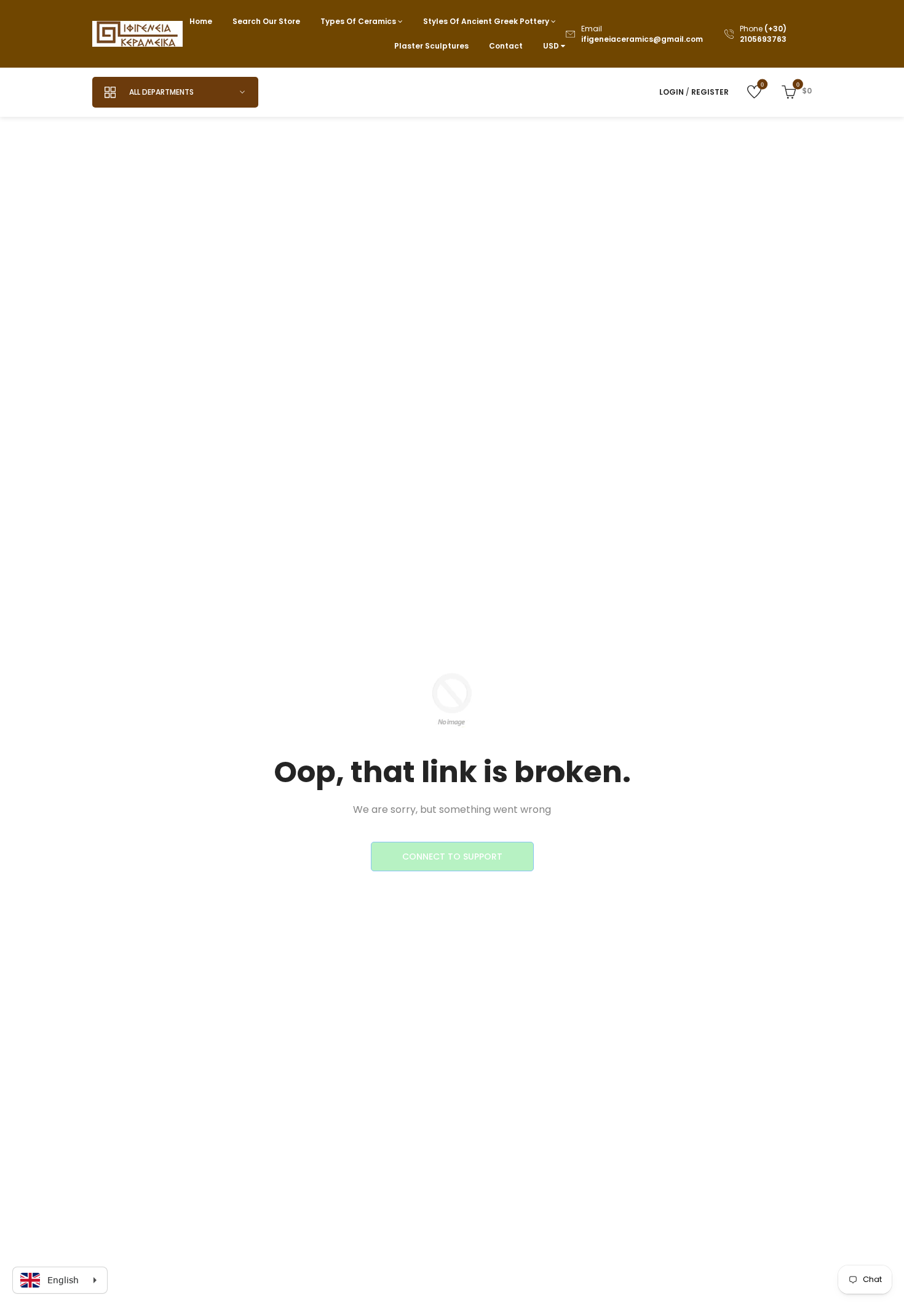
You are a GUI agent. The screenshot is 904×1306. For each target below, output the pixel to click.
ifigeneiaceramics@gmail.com (642, 39)
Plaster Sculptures (431, 46)
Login (671, 92)
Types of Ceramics (359, 21)
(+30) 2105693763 (763, 33)
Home (200, 21)
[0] (745, 91)
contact (506, 46)
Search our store (266, 21)
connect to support (452, 856)
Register (710, 92)
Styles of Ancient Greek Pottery (487, 21)
